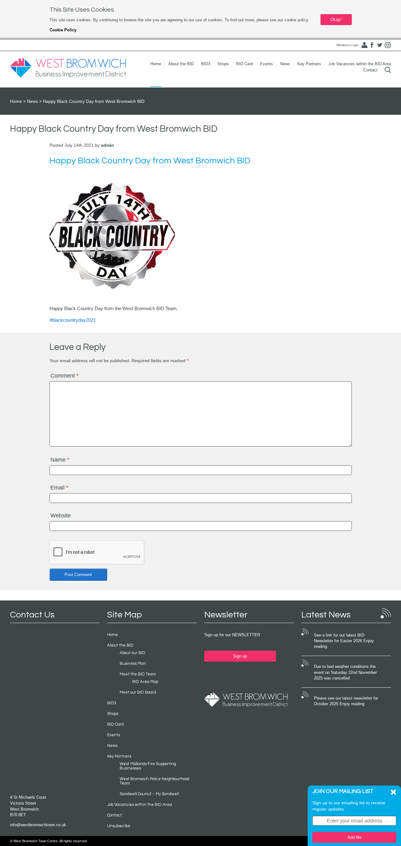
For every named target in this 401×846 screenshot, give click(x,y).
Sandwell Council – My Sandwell (149, 794)
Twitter (379, 45)
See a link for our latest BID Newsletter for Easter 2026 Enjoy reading (344, 641)
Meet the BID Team (138, 674)
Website (60, 515)
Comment (64, 376)
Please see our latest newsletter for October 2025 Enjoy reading (346, 701)
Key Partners (309, 63)
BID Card (244, 63)
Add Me (354, 837)
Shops (223, 63)
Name (59, 460)
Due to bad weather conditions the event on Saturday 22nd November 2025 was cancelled (345, 672)
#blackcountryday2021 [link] (72, 320)
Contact (370, 70)
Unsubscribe (118, 826)
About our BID (132, 653)
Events (266, 63)
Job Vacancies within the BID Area (359, 63)
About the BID (181, 63)
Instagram (387, 45)
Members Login (347, 45)
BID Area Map (145, 681)
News (285, 63)
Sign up (240, 656)
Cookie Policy (62, 30)
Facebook (371, 45)
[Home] (68, 67)
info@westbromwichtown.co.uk (38, 824)
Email (59, 487)
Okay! (336, 19)
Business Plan (133, 663)
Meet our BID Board (138, 692)
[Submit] (388, 70)
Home (155, 63)
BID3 (205, 63)
